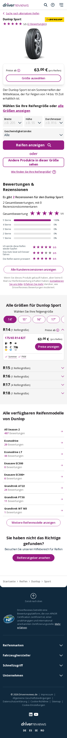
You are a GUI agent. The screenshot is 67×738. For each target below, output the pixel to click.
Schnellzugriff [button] (13, 665)
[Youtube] (36, 714)
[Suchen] (45, 5)
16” (39, 319)
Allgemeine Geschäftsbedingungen (32, 698)
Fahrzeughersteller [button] (17, 655)
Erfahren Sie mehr (34, 284)
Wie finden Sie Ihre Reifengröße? (31, 171)
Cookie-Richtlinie (39, 701)
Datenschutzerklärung (15, 701)
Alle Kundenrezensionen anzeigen (33, 270)
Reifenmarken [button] (13, 645)
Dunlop (35, 581)
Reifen (23, 581)
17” (53, 319)
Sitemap (56, 701)
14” (10, 319)
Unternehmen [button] (13, 675)
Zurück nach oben (33, 601)
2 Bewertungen (37, 24)
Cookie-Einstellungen (33, 705)
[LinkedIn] (31, 714)
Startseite (9, 581)
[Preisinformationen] (18, 70)
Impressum (47, 694)
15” (25, 319)
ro (42, 730)
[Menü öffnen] (61, 5)
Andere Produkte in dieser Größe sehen (33, 162)
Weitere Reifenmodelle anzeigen (33, 523)
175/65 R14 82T (15, 338)
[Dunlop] (54, 19)
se (36, 730)
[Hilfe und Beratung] (52, 5)
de (24, 730)
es (30, 730)
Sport (47, 581)
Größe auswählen (33, 78)
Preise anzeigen (48, 347)
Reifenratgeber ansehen (33, 558)
